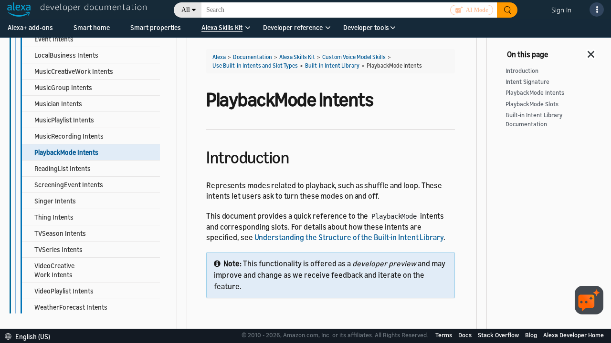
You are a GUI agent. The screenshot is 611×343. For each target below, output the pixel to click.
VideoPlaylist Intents (64, 291)
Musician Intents (58, 104)
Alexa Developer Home (573, 335)
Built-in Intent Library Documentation (534, 119)
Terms (444, 335)
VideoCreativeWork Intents (54, 270)
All (185, 9)
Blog (531, 335)
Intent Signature (527, 81)
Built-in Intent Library (332, 65)
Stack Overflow (499, 335)
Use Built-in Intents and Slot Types (255, 65)
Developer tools (366, 27)
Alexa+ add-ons (30, 27)
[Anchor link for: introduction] (297, 156)
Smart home (92, 27)
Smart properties (155, 27)
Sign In (561, 10)
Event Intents (54, 39)
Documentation (252, 57)
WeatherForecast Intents (70, 307)
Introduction (522, 70)
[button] (221, 30)
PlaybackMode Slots (532, 104)
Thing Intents (54, 217)
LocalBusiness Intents (66, 55)
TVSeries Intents (58, 249)
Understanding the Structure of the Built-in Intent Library (348, 237)
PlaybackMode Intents (535, 92)
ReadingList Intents (62, 168)
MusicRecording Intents (69, 136)
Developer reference (293, 27)
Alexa (219, 57)
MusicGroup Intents (63, 87)
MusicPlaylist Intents (64, 120)
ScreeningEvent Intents (68, 185)
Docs (465, 335)
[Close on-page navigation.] (591, 51)
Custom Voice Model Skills (354, 57)
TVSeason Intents (60, 233)
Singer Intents (55, 201)
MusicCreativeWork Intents (73, 71)
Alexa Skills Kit (221, 27)
